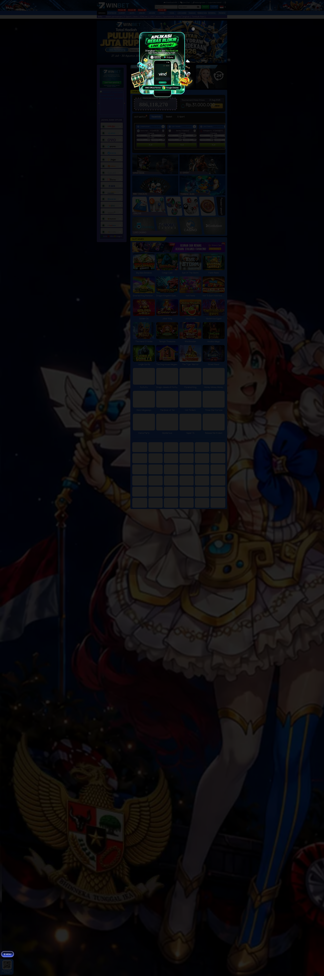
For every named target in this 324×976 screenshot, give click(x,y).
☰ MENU (7, 954)
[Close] (193, 29)
